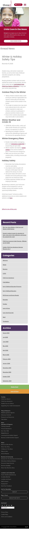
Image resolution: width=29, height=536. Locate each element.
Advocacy (5, 260)
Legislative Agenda (8, 412)
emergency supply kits (17, 144)
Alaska (4, 264)
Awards (5, 433)
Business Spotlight (5, 465)
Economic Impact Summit (7, 463)
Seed (4, 317)
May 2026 (5, 346)
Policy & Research (5, 410)
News (2, 422)
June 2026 (5, 341)
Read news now (15, 41)
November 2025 (7, 372)
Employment (4, 483)
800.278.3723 (6, 477)
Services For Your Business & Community (11, 458)
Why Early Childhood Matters (8, 461)
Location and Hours (6, 479)
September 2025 (7, 381)
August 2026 (6, 333)
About (2, 442)
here (11, 198)
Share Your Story (5, 446)
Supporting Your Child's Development (10, 405)
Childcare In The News (7, 449)
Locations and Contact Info (8, 472)
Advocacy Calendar (6, 415)
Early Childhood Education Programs (12, 286)
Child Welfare (6, 282)
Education (5, 299)
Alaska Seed (14, 387)
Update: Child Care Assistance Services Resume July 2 (13, 248)
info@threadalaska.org (10, 474)
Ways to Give (4, 451)
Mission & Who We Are (7, 444)
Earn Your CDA (5, 431)
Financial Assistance (6, 428)
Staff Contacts (4, 481)
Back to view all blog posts (10, 209)
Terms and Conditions (6, 516)
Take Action (4, 419)
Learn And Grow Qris (8, 312)
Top (26, 527)
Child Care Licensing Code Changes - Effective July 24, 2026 (15, 242)
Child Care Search (5, 399)
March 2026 (6, 354)
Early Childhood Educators (9, 291)
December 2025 (7, 368)
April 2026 (5, 350)
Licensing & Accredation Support (9, 435)
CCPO (4, 273)
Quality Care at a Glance (7, 403)
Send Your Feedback (6, 486)
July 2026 (5, 337)
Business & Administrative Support (10, 437)
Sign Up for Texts (14, 498)
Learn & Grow (6, 308)
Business (5, 269)
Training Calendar (5, 426)
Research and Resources (7, 417)
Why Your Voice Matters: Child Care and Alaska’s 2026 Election (13, 228)
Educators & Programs (7, 424)
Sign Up (14, 492)
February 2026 (6, 359)
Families (5, 304)
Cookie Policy (4, 514)
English (5, 507)
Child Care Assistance (8, 278)
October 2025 (6, 376)
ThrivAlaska (6, 321)
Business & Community (7, 457)
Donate (18, 5)
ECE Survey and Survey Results (11, 295)
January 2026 (6, 363)
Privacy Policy (4, 512)
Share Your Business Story (8, 468)
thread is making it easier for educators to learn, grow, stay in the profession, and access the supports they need (14, 235)
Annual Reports (5, 453)
